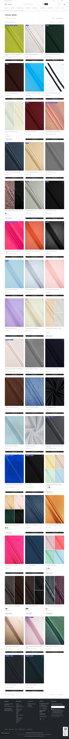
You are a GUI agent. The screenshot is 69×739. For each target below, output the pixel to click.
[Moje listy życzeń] (61, 4)
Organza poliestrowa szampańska (32, 328)
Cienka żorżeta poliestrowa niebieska (32, 92)
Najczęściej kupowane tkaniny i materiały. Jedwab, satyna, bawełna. (8, 709)
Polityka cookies (19, 705)
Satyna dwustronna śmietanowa (31, 54)
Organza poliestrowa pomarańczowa (32, 251)
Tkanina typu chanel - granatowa (52, 368)
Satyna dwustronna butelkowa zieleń (53, 54)
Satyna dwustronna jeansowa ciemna (12, 172)
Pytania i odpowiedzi (19, 715)
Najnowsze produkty (59, 18)
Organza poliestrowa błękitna (11, 289)
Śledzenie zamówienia (32, 703)
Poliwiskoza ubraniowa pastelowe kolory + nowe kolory (54, 485)
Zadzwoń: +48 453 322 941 (8, 0)
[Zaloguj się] (59, 4)
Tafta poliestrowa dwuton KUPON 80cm (54, 131)
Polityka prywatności (37, 734)
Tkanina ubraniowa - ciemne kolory (12, 605)
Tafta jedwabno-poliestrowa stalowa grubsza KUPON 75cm (54, 446)
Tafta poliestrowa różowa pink (11, 565)
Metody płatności (19, 709)
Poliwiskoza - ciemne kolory (31, 605)
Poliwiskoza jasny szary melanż (31, 368)
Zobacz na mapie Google (42, 711)
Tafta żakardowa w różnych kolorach (12, 524)
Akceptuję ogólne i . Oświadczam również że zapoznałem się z (58, 711)
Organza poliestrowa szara (30, 289)
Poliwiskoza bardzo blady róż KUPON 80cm (14, 368)
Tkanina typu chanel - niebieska (31, 407)
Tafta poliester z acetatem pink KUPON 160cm (13, 251)
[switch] (65, 735)
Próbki (17, 713)
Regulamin (18, 710)
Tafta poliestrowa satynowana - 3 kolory (54, 328)
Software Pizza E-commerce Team (37, 736)
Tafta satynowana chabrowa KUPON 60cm (13, 484)
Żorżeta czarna (28, 484)
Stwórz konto (30, 706)
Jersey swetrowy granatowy (10, 684)
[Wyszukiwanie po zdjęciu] (43, 4)
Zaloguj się (30, 705)
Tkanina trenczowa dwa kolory (11, 131)
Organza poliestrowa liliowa (10, 328)
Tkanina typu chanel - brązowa (11, 407)
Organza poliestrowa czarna (51, 251)
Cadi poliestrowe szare (50, 172)
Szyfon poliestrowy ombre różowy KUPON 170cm (33, 647)
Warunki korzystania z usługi (45, 734)
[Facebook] (43, 719)
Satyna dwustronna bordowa (31, 131)
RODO (17, 712)
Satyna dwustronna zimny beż (31, 172)
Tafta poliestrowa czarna (50, 407)
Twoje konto (30, 701)
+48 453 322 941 (42, 714)
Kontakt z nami (19, 719)
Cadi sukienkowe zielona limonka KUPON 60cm (13, 55)
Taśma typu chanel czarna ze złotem (53, 92)
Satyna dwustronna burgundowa (11, 92)
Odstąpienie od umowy (20, 706)
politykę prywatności (59, 710)
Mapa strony (18, 720)
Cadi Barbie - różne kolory (51, 565)
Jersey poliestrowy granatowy (31, 684)
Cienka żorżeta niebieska (30, 565)
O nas (17, 708)
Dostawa (17, 703)
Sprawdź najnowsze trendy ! (9, 707)
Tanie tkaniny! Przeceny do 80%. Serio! (8, 704)
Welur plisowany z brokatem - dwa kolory (54, 605)
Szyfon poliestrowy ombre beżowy (12, 646)
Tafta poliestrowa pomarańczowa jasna (53, 524)
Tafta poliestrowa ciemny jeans (31, 524)
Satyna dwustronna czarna (51, 210)
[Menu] (67, 727)
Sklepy (17, 722)
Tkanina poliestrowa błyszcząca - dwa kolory (14, 210)
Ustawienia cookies (29, 729)
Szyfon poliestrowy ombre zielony (52, 646)
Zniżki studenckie (19, 717)
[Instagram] (41, 719)
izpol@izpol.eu (44, 716)
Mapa (17, 716)
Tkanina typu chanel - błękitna (11, 445)
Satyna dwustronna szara (30, 210)
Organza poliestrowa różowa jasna (52, 289)
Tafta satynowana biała (29, 445)
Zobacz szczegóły (8, 139)
